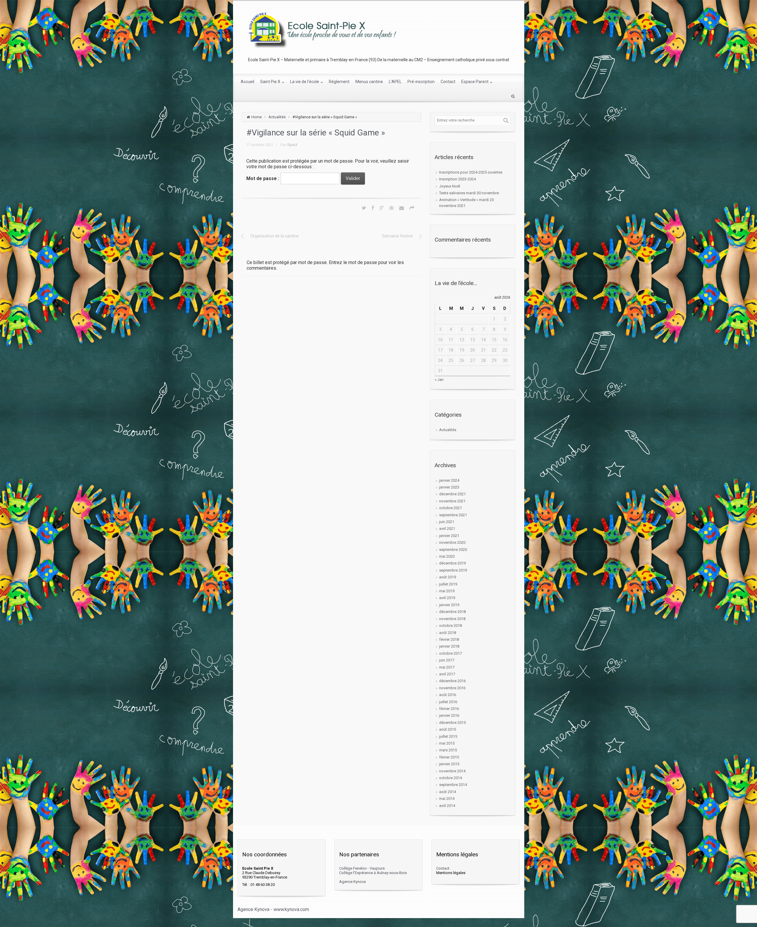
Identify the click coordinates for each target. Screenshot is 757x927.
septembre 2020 (453, 549)
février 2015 (449, 757)
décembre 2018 (452, 611)
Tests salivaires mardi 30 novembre (469, 193)
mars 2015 (448, 750)
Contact (442, 868)
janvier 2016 (449, 715)
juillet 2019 (448, 584)
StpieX (292, 145)
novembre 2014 (452, 771)
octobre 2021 (450, 508)
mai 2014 (446, 798)
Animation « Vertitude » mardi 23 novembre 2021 (466, 203)
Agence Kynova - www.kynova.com (273, 909)
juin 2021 (446, 522)
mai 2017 (446, 667)
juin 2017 (446, 660)
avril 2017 (447, 674)
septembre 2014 (453, 784)
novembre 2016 (452, 688)
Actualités (277, 117)
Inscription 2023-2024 (457, 179)
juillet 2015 (448, 736)
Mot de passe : (263, 178)
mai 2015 (446, 743)
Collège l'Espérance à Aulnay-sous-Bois (373, 873)
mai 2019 (446, 591)
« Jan (439, 379)
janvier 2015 (449, 764)
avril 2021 (447, 528)
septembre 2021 (453, 515)
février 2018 (449, 639)
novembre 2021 (452, 501)
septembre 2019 (453, 570)
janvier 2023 (449, 487)
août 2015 (447, 729)
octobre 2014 (450, 778)
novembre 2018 (452, 619)
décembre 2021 (452, 494)
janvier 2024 (449, 480)
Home (256, 117)
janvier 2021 (449, 535)
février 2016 (449, 708)
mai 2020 (446, 556)
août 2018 (447, 632)
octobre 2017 (450, 653)
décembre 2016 (452, 681)
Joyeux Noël (449, 186)
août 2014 (447, 792)
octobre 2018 (450, 625)
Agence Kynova (352, 881)
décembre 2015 (452, 722)
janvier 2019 (449, 605)
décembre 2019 (452, 563)
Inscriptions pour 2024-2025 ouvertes (470, 172)
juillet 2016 (448, 702)
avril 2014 (447, 805)
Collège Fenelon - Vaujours (362, 868)
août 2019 (447, 577)
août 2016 (447, 695)
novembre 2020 (452, 542)
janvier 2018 (449, 646)
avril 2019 (447, 598)
